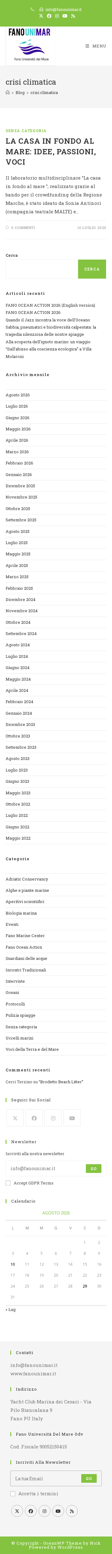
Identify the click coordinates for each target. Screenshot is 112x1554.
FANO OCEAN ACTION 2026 (33, 312)
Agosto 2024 (18, 645)
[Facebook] (34, 1117)
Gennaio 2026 (19, 474)
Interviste (15, 981)
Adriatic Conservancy (27, 879)
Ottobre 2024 (18, 622)
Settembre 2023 (21, 747)
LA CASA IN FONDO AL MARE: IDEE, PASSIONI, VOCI (51, 151)
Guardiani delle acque (26, 958)
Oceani (12, 992)
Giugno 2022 (17, 827)
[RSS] (72, 1511)
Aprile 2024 (17, 690)
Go (94, 1168)
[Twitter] (15, 1117)
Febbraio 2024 (19, 701)
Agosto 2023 (18, 758)
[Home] (8, 92)
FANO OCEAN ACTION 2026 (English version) (50, 305)
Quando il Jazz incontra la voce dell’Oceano (48, 320)
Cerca (12, 255)
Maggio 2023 (18, 793)
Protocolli (15, 1004)
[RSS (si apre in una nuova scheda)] (72, 16)
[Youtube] (72, 1117)
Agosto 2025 (18, 531)
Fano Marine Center (25, 935)
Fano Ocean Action (24, 947)
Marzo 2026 (17, 451)
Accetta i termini (38, 1493)
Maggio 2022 (18, 838)
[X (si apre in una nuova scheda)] (41, 16)
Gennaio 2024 (19, 713)
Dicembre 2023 (20, 724)
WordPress (70, 1547)
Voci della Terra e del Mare (32, 1049)
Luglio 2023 (17, 770)
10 (13, 1264)
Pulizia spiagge (20, 1015)
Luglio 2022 (17, 815)
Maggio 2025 (18, 554)
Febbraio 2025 (19, 588)
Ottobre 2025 (18, 508)
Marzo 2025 (17, 576)
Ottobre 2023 (18, 736)
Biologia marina (21, 913)
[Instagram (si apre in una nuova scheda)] (57, 16)
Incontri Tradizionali (26, 970)
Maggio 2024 (18, 679)
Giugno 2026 (18, 417)
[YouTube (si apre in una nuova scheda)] (65, 16)
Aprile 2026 (17, 440)
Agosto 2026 (18, 395)
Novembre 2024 (22, 610)
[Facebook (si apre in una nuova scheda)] (49, 16)
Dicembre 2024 (20, 599)
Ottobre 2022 (18, 804)
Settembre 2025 (21, 520)
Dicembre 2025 (20, 486)
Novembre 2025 (21, 497)
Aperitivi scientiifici (25, 901)
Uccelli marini (19, 1038)
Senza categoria (26, 130)
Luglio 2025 (17, 542)
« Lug (11, 1309)
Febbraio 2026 (19, 463)
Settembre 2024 (21, 633)
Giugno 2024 (18, 667)
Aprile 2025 (17, 565)
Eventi (12, 924)
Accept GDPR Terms (34, 1183)
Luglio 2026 (17, 406)
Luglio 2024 (17, 656)
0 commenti (23, 227)
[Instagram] (53, 1117)
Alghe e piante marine (27, 890)
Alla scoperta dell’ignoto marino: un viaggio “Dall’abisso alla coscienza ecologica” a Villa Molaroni (48, 349)
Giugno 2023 (17, 781)
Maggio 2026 (18, 429)
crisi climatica (44, 92)
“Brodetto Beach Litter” (61, 1082)
